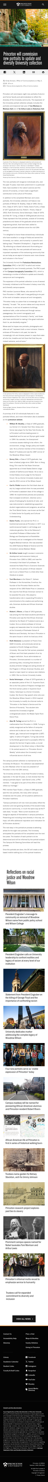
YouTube (31, 1379)
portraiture (15, 419)
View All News (23, 1319)
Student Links (8, 1366)
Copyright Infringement (38, 1473)
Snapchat (32, 1370)
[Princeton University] (12, 1464)
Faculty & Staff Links (11, 1370)
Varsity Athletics (32, 1343)
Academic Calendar (10, 1362)
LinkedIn (31, 1375)
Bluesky (31, 1384)
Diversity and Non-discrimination (12, 1408)
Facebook (32, 1357)
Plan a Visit (30, 1334)
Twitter (30, 1362)
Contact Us (7, 1334)
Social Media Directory (33, 1389)
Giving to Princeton (33, 1347)
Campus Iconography (20, 271)
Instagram (32, 1366)
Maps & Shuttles (32, 1338)
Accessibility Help (10, 1338)
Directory (6, 1343)
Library (6, 1357)
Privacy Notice (41, 1475)
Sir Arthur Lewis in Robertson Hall (31, 109)
